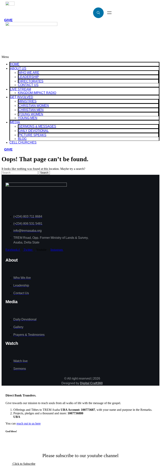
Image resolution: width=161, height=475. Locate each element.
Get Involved (21, 97)
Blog (22, 138)
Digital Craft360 (91, 383)
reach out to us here (28, 423)
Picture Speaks (32, 135)
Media (15, 122)
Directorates (30, 81)
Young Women (30, 114)
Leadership (28, 77)
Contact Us (28, 85)
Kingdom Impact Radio (37, 92)
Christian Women (33, 105)
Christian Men (31, 110)
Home (14, 64)
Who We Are (28, 72)
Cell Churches (23, 142)
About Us (18, 68)
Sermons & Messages (37, 126)
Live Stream (20, 89)
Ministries (27, 101)
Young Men (27, 118)
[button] (80, 57)
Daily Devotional (33, 130)
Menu (109, 13)
